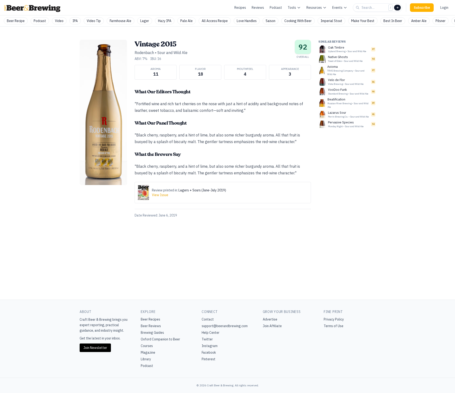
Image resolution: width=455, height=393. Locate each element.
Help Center (210, 332)
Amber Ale (419, 21)
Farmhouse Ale (120, 21)
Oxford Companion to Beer (160, 339)
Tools (292, 7)
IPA (75, 21)
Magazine (148, 352)
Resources (314, 7)
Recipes (240, 7)
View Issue (160, 195)
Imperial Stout (331, 21)
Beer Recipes (150, 319)
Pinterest (208, 359)
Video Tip (94, 21)
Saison (270, 21)
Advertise (270, 319)
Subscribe (422, 7)
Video (59, 21)
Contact (208, 319)
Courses (147, 346)
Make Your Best (362, 21)
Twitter (207, 339)
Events (337, 7)
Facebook (209, 352)
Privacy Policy (334, 319)
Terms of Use (333, 326)
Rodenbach (145, 52)
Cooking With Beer (298, 21)
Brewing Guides (152, 332)
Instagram (210, 346)
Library (146, 359)
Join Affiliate (272, 326)
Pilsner (441, 21)
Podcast (276, 7)
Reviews (258, 7)
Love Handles (247, 21)
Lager (144, 21)
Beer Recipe (16, 21)
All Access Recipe (215, 21)
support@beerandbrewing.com (225, 326)
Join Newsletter (95, 348)
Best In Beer (392, 21)
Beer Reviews (151, 326)
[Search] (397, 7)
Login (444, 7)
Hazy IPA (164, 21)
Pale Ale (186, 21)
